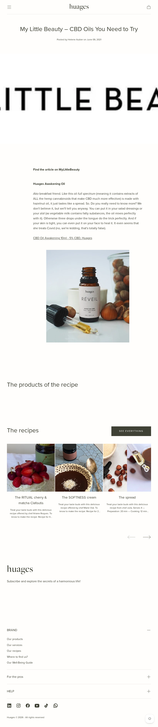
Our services (14, 645)
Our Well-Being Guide (20, 663)
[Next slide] (147, 537)
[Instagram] (18, 705)
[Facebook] (28, 705)
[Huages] (20, 569)
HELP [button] (10, 691)
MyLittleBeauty (69, 169)
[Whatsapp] (55, 705)
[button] (9, 7)
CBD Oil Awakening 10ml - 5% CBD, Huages (62, 238)
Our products (15, 639)
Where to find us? (17, 657)
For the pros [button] (15, 677)
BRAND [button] (12, 630)
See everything (131, 431)
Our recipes (14, 651)
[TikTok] (46, 705)
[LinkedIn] (9, 705)
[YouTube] (37, 705)
